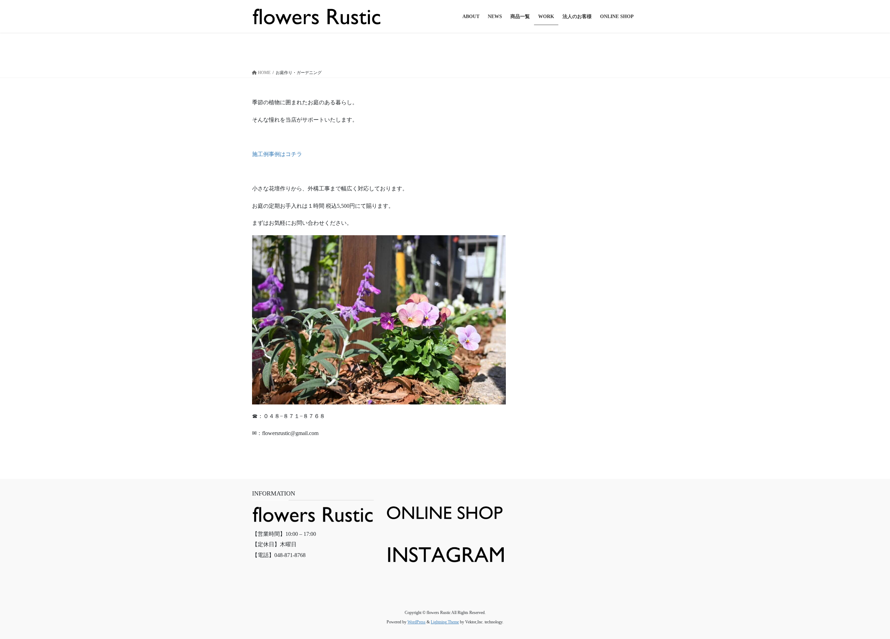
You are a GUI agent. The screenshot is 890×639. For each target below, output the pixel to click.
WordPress (416, 622)
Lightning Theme (445, 622)
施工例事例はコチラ (277, 154)
